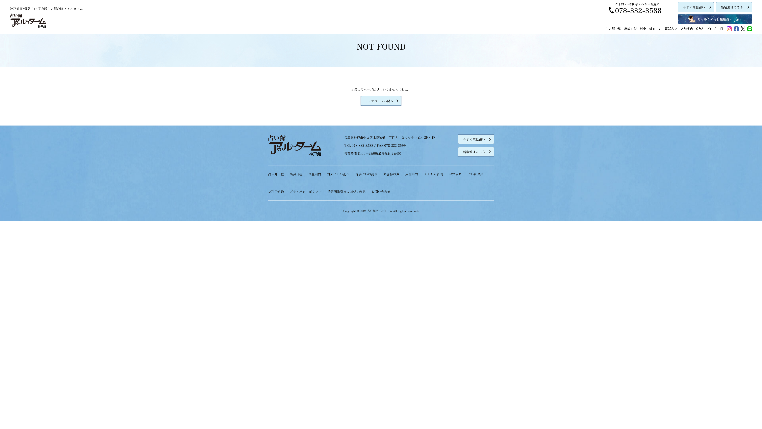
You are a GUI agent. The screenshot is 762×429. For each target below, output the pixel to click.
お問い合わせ (381, 191)
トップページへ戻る (379, 101)
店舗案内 (686, 28)
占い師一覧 (613, 28)
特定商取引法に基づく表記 (346, 191)
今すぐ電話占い (694, 7)
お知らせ (455, 174)
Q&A (699, 28)
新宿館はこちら (732, 7)
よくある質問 (433, 174)
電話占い (671, 28)
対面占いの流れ (338, 174)
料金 (643, 28)
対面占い (655, 28)
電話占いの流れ (366, 174)
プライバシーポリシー (305, 191)
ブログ (711, 28)
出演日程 (630, 28)
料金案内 (314, 174)
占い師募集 (475, 174)
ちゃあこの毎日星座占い (715, 19)
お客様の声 (391, 174)
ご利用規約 (276, 191)
